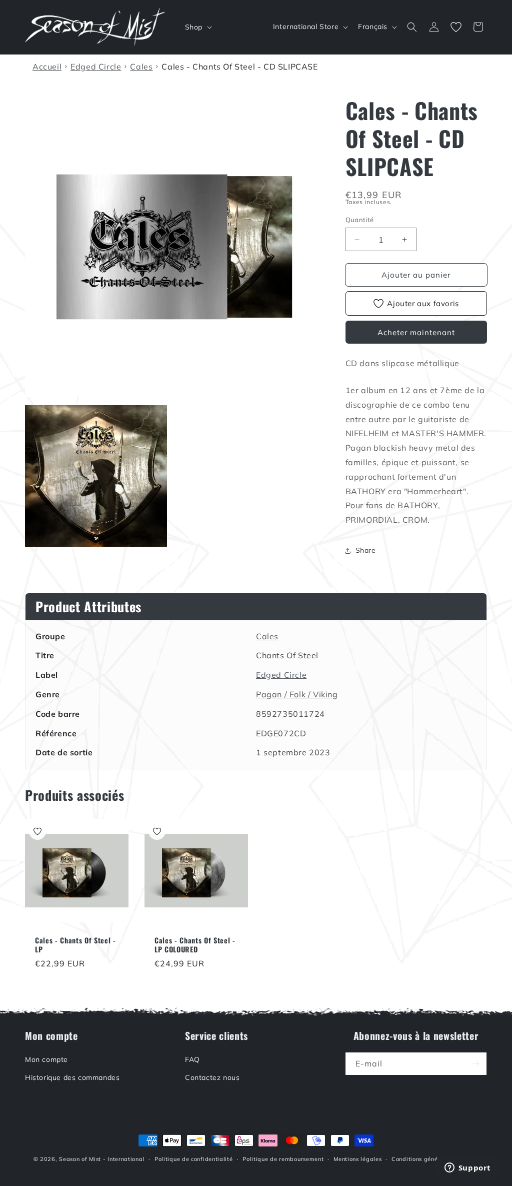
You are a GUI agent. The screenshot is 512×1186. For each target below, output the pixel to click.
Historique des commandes (72, 1077)
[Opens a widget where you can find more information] (467, 1168)
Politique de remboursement (283, 1158)
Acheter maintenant (416, 332)
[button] (197, 27)
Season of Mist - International (101, 1158)
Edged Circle (281, 675)
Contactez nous (212, 1077)
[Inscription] (475, 1063)
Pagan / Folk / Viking (297, 694)
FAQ (192, 1059)
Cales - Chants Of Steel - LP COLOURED (195, 945)
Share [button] (366, 550)
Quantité (360, 220)
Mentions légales (358, 1158)
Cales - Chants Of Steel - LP (75, 945)
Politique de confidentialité (193, 1158)
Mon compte (46, 1059)
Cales (267, 636)
